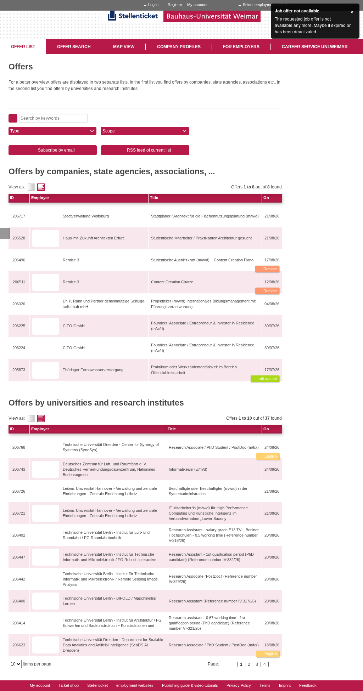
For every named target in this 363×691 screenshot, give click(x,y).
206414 (18, 623)
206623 (18, 645)
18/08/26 (271, 645)
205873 (18, 370)
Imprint (285, 685)
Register (175, 4)
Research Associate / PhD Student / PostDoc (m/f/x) (214, 447)
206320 (18, 304)
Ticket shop (68, 685)
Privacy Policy (239, 685)
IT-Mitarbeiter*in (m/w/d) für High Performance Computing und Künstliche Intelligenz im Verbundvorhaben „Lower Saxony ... (208, 513)
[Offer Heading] (41, 187)
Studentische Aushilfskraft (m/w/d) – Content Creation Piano (202, 260)
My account (197, 4)
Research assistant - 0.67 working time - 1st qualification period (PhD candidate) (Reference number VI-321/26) (209, 623)
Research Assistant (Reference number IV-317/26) (212, 601)
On (266, 198)
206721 (18, 513)
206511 (19, 282)
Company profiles (179, 46)
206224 (18, 348)
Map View (123, 46)
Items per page (37, 664)
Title (154, 198)
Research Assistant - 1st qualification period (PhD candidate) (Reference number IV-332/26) (211, 557)
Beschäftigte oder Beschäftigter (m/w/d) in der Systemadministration (208, 491)
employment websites (134, 685)
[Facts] (31, 187)
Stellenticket (97, 685)
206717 (18, 216)
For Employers (241, 46)
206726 (18, 491)
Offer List (23, 46)
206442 (18, 579)
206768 (18, 447)
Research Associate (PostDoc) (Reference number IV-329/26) (213, 579)
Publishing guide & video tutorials (190, 685)
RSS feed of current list (148, 150)
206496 (18, 260)
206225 (18, 326)
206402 (18, 535)
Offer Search (74, 46)
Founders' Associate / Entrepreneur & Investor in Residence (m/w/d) (202, 325)
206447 (18, 557)
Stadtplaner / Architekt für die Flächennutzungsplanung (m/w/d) (205, 216)
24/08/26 (271, 447)
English (270, 456)
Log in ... (155, 4)
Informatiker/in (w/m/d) (188, 469)
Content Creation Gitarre (172, 282)
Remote (269, 269)
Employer (40, 198)
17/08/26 (271, 260)
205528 (18, 238)
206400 (18, 601)
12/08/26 (271, 282)
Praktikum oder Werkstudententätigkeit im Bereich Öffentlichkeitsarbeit (194, 369)
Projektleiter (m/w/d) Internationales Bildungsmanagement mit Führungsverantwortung (203, 303)
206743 (18, 469)
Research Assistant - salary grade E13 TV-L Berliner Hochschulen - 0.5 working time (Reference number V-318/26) (214, 535)
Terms (264, 685)
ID (12, 198)
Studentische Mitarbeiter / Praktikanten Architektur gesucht (201, 238)
